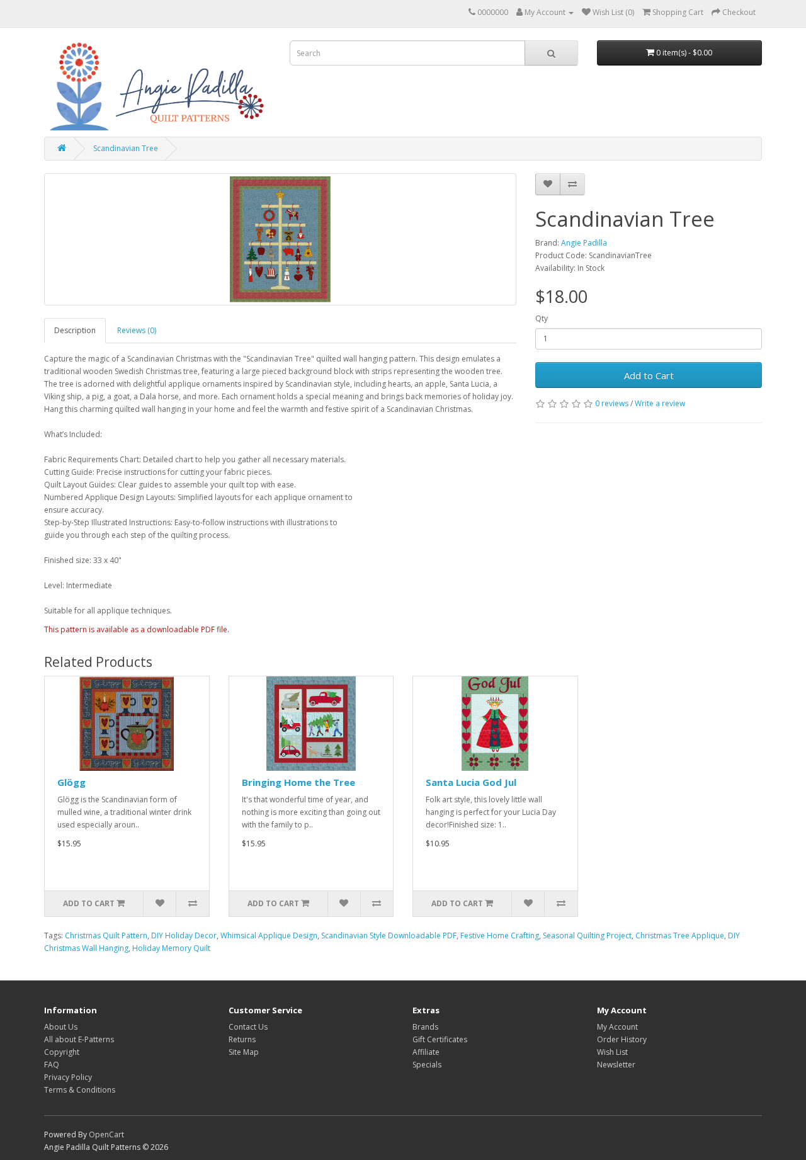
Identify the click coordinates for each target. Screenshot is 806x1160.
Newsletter (616, 1064)
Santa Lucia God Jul (471, 782)
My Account (617, 1026)
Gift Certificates (439, 1039)
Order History (622, 1039)
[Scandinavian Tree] (280, 239)
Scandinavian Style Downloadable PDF (389, 935)
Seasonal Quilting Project (587, 935)
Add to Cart (649, 375)
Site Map (244, 1052)
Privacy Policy (68, 1077)
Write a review (660, 403)
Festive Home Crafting (499, 935)
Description (75, 330)
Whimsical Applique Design (268, 935)
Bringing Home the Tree (298, 782)
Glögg (71, 782)
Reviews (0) (136, 330)
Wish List (612, 1052)
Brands (425, 1026)
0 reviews (611, 403)
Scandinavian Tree (125, 148)
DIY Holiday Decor (184, 935)
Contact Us (248, 1026)
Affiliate (426, 1052)
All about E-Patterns (79, 1039)
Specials (426, 1064)
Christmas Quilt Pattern (106, 935)
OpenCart (106, 1134)
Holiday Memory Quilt (171, 948)
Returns (242, 1039)
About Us (60, 1026)
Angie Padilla (584, 242)
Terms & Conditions (79, 1089)
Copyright (61, 1052)
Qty (541, 318)
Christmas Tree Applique (679, 935)
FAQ (51, 1064)
